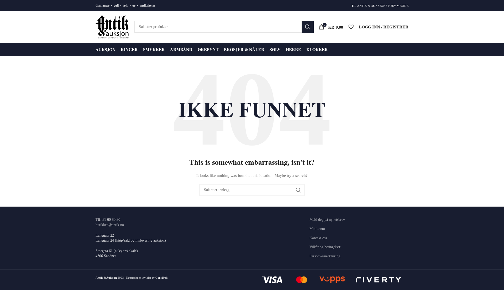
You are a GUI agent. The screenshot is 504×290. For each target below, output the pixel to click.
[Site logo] (112, 26)
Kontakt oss (318, 238)
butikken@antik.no (110, 225)
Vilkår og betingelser (324, 247)
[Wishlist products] (351, 27)
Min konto (317, 229)
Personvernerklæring (324, 256)
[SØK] (308, 27)
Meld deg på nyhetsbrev (327, 220)
